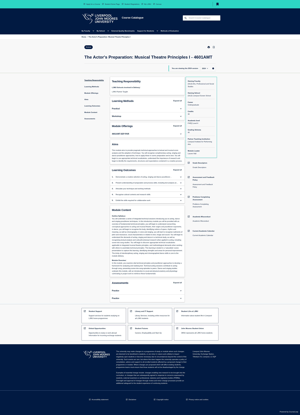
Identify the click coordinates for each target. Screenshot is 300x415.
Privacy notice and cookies (198, 399)
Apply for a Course (93, 4)
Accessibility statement (100, 399)
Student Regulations (131, 4)
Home (84, 37)
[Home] (99, 19)
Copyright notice (162, 399)
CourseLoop (293, 412)
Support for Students (145, 31)
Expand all (177, 101)
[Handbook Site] (96, 355)
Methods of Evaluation (170, 31)
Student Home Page (112, 4)
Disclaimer (132, 399)
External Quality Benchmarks (123, 31)
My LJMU (147, 4)
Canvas (158, 4)
